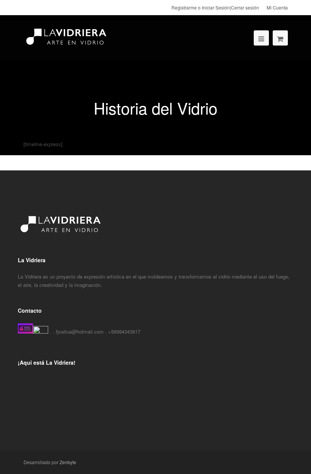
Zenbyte (68, 462)
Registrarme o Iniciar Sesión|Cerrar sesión (215, 7)
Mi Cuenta (277, 7)
